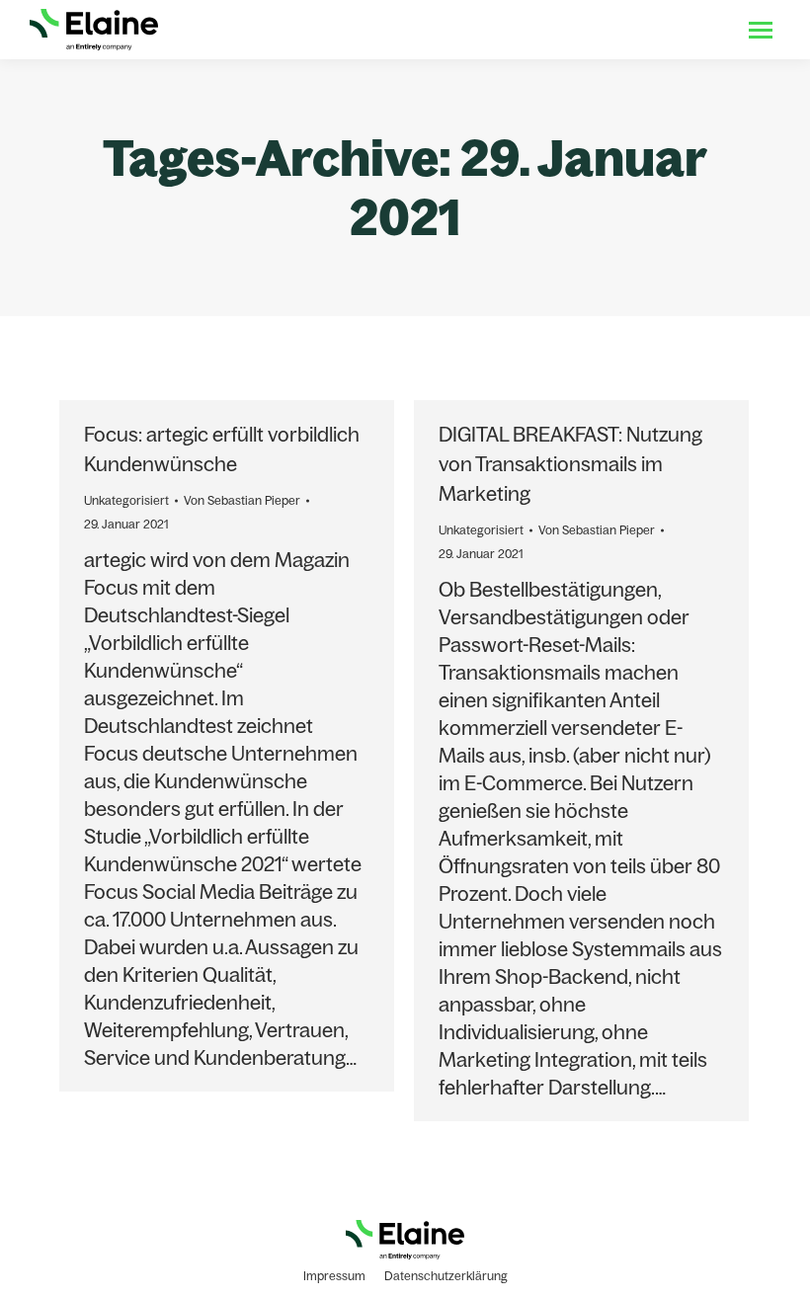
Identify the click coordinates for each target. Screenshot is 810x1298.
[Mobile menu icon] (760, 30)
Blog (617, 30)
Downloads (548, 30)
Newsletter (686, 30)
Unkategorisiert (126, 500)
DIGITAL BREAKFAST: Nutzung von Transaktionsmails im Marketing (570, 464)
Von (242, 500)
